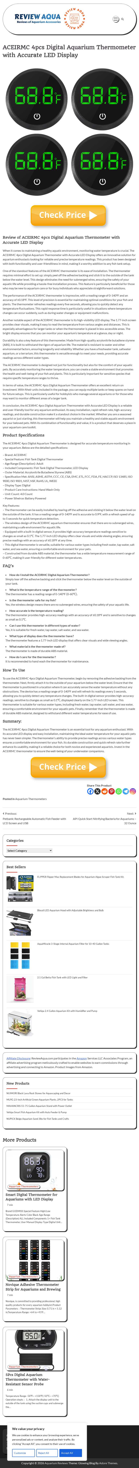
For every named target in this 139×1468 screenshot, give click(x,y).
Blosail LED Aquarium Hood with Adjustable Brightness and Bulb (70, 910)
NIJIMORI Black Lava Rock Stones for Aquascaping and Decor (38, 1093)
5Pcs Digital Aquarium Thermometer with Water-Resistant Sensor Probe (28, 1379)
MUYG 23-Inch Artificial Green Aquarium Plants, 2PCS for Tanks (40, 1099)
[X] (97, 791)
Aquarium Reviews (56, 1463)
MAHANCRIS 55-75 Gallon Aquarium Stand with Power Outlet (39, 1105)
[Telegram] (126, 791)
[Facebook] (90, 791)
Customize (20, 1452)
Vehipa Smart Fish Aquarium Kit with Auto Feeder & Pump (37, 1112)
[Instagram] (133, 791)
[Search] (122, 19)
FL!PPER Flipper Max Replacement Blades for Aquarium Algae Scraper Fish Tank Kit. (80, 876)
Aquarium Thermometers (31, 798)
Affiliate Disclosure (18, 1058)
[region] (47, 1442)
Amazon (82, 1058)
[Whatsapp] (118, 791)
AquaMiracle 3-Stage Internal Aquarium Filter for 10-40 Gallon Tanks (73, 943)
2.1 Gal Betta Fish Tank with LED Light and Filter (62, 977)
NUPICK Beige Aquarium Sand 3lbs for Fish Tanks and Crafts (38, 1118)
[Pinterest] (111, 791)
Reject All (43, 1452)
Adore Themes (108, 1463)
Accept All (67, 1452)
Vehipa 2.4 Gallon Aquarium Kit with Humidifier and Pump (67, 1010)
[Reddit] (104, 791)
